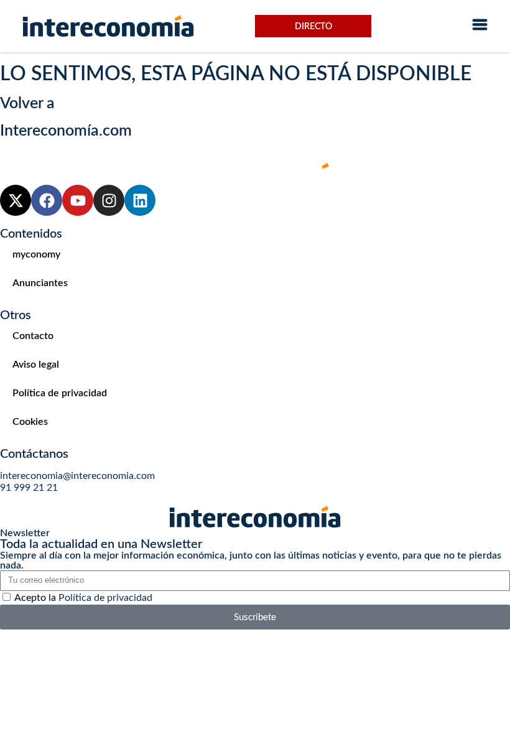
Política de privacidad (59, 393)
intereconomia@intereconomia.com (77, 476)
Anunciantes (40, 283)
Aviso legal (35, 364)
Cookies (30, 422)
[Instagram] (108, 200)
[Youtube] (77, 200)
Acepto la (83, 598)
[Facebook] (46, 200)
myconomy (36, 254)
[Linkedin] (139, 200)
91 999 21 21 (29, 488)
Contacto (32, 336)
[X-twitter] (15, 200)
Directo (313, 26)
